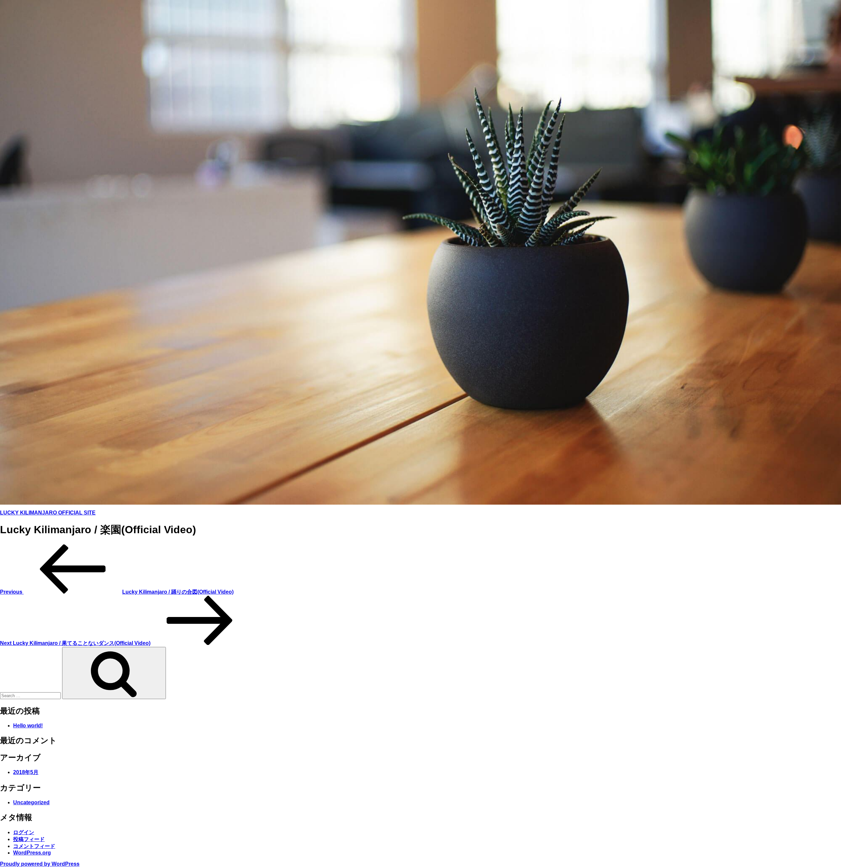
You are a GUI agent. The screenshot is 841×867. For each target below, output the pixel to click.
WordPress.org (32, 853)
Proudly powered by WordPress (40, 864)
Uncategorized (31, 802)
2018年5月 (25, 772)
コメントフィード (34, 846)
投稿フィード (29, 839)
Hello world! (28, 725)
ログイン (23, 832)
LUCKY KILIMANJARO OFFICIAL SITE (48, 512)
